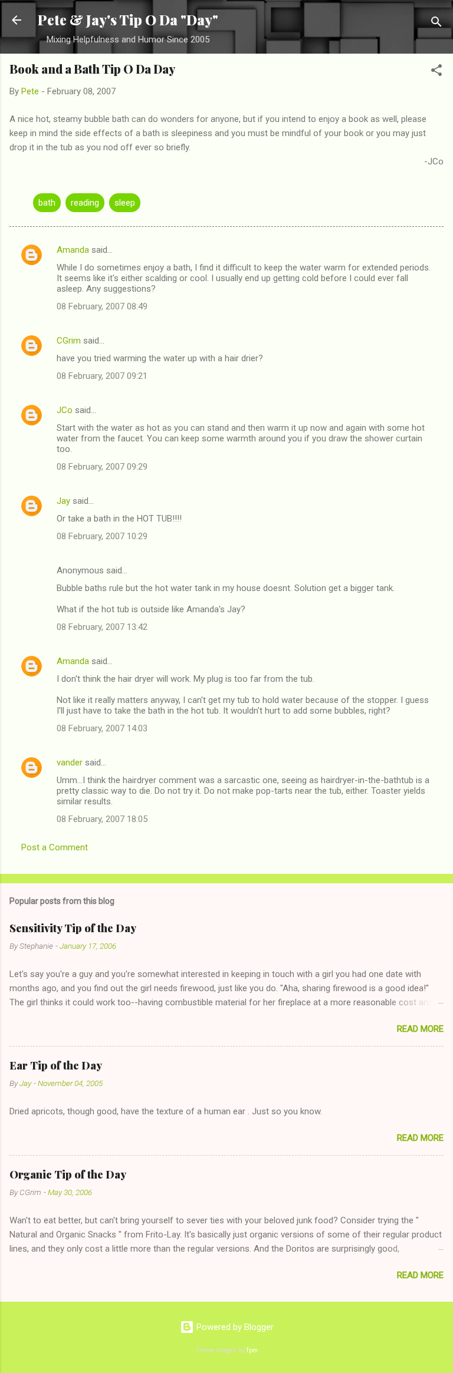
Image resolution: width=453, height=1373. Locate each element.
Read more (420, 1029)
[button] (436, 72)
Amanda (73, 250)
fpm (252, 1350)
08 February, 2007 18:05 (102, 819)
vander (70, 762)
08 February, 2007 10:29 (102, 536)
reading (85, 202)
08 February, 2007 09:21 (102, 376)
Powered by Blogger (234, 1327)
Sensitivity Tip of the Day (72, 928)
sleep (124, 202)
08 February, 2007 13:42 (102, 627)
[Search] (436, 24)
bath (46, 202)
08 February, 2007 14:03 (102, 728)
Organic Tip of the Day (67, 1174)
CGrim (69, 340)
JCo (65, 410)
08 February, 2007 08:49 (102, 306)
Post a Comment (54, 847)
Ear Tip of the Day (55, 1065)
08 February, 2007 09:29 (102, 466)
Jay (63, 501)
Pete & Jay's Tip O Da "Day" (128, 20)
